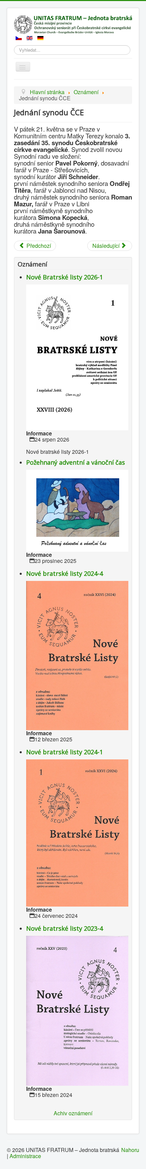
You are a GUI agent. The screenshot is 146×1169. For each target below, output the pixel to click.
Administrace (25, 1156)
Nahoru (130, 1150)
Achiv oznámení (73, 1113)
